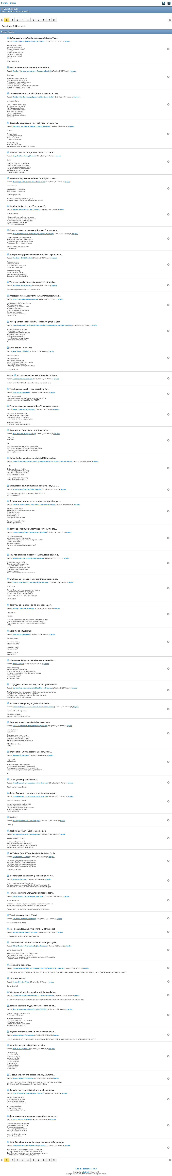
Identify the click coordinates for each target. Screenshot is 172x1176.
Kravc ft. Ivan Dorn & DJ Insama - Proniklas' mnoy (30, 582)
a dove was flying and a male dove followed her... (32, 660)
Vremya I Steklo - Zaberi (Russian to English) (28, 41)
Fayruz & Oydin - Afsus (21, 982)
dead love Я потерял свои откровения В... (30, 68)
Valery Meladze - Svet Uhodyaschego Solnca (28, 896)
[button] (6, 20)
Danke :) (13, 817)
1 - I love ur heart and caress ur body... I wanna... (32, 1075)
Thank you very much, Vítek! (23, 915)
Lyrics (13, 3)
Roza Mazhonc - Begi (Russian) (24, 434)
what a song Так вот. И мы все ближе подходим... (33, 579)
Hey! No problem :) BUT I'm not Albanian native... (32, 1032)
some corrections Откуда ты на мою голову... (31, 893)
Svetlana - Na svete (20, 879)
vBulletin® (85, 1172)
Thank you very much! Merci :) (23, 779)
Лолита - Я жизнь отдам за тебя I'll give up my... (32, 1006)
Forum (4, 3)
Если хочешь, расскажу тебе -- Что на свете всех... (34, 406)
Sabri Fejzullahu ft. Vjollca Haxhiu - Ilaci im (28, 1094)
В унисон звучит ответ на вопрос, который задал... (35, 501)
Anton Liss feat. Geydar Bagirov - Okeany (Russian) (31, 126)
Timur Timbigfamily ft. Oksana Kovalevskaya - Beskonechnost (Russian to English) (42, 325)
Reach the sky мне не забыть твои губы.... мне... (33, 178)
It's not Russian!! (17, 978)
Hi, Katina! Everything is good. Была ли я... (30, 703)
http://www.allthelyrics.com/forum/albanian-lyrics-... (33, 992)
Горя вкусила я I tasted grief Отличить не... (30, 722)
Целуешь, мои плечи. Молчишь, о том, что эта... (33, 529)
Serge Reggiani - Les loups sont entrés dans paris (30, 783)
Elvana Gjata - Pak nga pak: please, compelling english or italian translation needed (42, 461)
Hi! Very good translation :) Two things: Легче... (31, 876)
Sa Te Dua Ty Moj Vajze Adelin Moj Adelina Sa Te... (33, 853)
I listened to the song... (20, 965)
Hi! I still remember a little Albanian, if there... (37, 375)
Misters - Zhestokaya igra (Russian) (25, 299)
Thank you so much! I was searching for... (29, 389)
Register (87, 1169)
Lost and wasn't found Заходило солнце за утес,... (33, 942)
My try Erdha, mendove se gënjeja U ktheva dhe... (32, 458)
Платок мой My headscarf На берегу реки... (30, 752)
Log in (78, 1169)
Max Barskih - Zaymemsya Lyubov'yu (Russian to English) (33, 97)
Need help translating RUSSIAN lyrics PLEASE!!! (30, 1009)
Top (95, 1169)
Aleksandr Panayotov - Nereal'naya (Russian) (29, 1145)
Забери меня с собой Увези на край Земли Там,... (33, 38)
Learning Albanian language (22, 379)
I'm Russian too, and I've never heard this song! (32, 929)
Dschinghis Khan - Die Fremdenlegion (26, 821)
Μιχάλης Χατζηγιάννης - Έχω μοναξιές (27, 206)
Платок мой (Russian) (21, 755)
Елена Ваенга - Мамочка (22, 1119)
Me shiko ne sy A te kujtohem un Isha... (27, 1045)
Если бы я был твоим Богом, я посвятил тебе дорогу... (36, 1142)
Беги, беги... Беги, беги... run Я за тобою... (30, 430)
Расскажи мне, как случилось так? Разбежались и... (35, 296)
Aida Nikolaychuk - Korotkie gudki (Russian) (28, 558)
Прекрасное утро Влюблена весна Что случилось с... (36, 254)
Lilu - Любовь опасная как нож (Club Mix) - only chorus (32, 688)
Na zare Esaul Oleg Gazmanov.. (24, 608)
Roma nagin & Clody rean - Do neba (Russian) (29, 182)
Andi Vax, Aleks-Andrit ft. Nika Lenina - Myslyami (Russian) (34, 504)
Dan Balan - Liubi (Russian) (22, 258)
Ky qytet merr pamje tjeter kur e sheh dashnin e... (32, 1090)
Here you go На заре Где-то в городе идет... (30, 605)
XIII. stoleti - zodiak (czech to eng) (24, 919)
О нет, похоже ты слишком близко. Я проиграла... (34, 230)
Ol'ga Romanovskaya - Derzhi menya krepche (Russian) (33, 234)
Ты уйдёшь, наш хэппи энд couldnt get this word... (34, 684)
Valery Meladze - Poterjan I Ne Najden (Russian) (30, 946)
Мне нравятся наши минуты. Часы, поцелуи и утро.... (35, 322)
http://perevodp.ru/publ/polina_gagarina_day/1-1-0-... (34, 486)
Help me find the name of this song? (25, 932)
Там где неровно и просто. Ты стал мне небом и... (34, 555)
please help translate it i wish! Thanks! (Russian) (30, 726)
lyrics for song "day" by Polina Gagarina (27, 489)
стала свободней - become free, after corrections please (33, 707)
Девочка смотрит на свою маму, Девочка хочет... (33, 1116)
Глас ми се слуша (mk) (21, 392)
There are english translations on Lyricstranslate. (32, 282)
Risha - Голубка (18, 664)
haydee (67, 41)
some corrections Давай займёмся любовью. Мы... (34, 93)
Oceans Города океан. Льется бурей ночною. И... (33, 123)
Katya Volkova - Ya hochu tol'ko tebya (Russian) (30, 532)
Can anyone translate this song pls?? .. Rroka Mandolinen (33, 996)
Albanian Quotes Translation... (23, 1035)
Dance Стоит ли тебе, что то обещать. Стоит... (32, 152)
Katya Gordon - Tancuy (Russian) (24, 156)
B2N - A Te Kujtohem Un (21, 1049)
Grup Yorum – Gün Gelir (20, 348)
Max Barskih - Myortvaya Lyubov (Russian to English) (32, 71)
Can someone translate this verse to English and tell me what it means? (38, 968)
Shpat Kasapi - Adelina (21, 857)
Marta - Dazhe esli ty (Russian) (24, 410)
